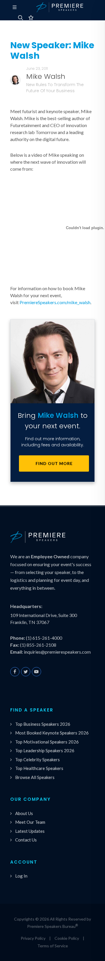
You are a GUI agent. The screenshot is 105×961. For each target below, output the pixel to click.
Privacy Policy (33, 938)
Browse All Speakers (35, 777)
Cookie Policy (67, 938)
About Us (24, 813)
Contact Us (26, 839)
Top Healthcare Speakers (39, 768)
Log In (21, 875)
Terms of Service (52, 945)
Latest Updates (30, 831)
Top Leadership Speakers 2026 (44, 750)
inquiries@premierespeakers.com (57, 652)
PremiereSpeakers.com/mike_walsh (55, 302)
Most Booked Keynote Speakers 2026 (52, 732)
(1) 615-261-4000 (44, 638)
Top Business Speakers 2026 (42, 724)
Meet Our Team (30, 822)
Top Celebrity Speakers (37, 759)
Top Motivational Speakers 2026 (47, 741)
